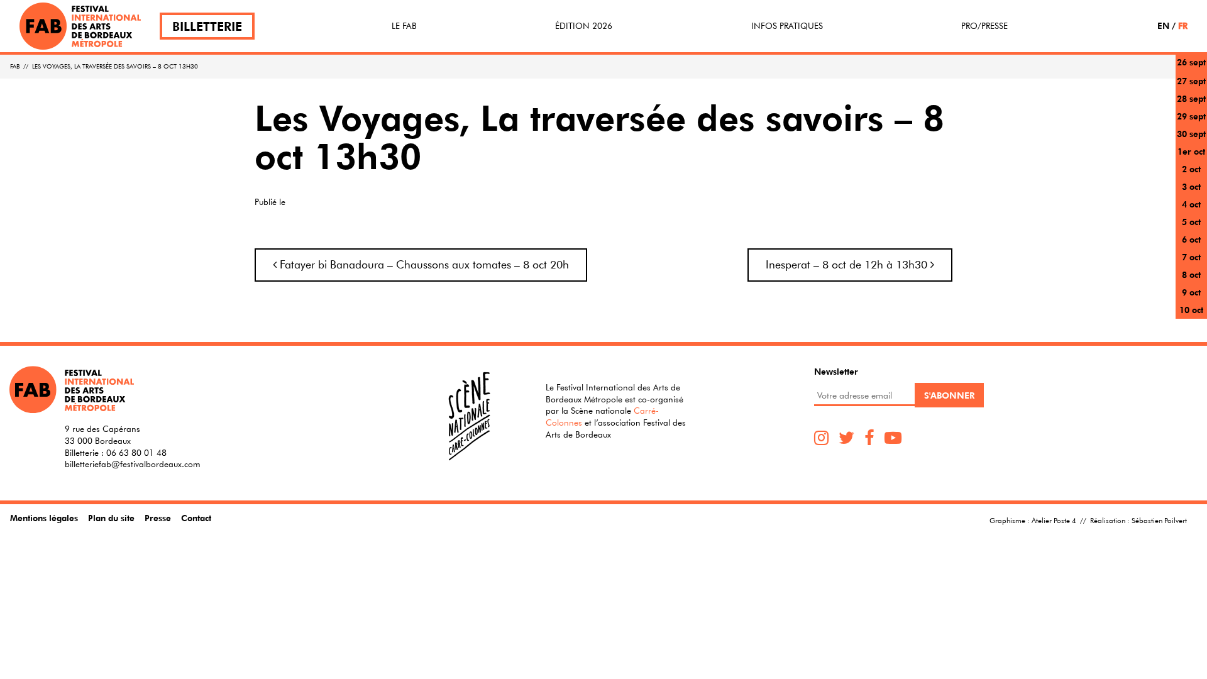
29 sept (1191, 116)
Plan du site (111, 518)
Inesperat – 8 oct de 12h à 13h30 (848, 264)
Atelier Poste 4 (1054, 520)
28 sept (1191, 98)
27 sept (1191, 81)
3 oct (1191, 186)
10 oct (1191, 310)
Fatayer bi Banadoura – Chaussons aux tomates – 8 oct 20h (423, 264)
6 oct (1191, 239)
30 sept (1191, 134)
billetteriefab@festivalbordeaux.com (133, 464)
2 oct (1191, 169)
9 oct (1191, 292)
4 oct (1191, 204)
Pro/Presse (984, 25)
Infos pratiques (787, 25)
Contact (196, 518)
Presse (158, 518)
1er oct (1191, 151)
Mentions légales (44, 518)
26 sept (1191, 62)
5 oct (1191, 222)
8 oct (1191, 274)
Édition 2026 (583, 25)
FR (1183, 25)
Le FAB (404, 25)
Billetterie (207, 26)
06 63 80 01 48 (136, 452)
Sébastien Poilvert (1159, 520)
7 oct (1191, 257)
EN (1163, 25)
